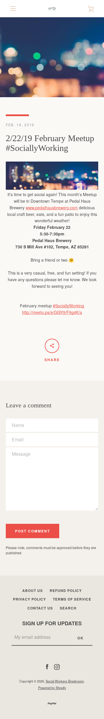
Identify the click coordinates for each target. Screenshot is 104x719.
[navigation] (13, 8)
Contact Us (40, 608)
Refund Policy (66, 590)
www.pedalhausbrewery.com (52, 207)
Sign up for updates (52, 623)
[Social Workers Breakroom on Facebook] (47, 666)
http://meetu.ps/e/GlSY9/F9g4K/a (52, 312)
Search (68, 608)
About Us (32, 590)
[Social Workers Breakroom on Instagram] (57, 666)
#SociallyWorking (68, 305)
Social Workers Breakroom (65, 681)
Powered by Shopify (52, 687)
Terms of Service (72, 599)
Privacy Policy (29, 599)
